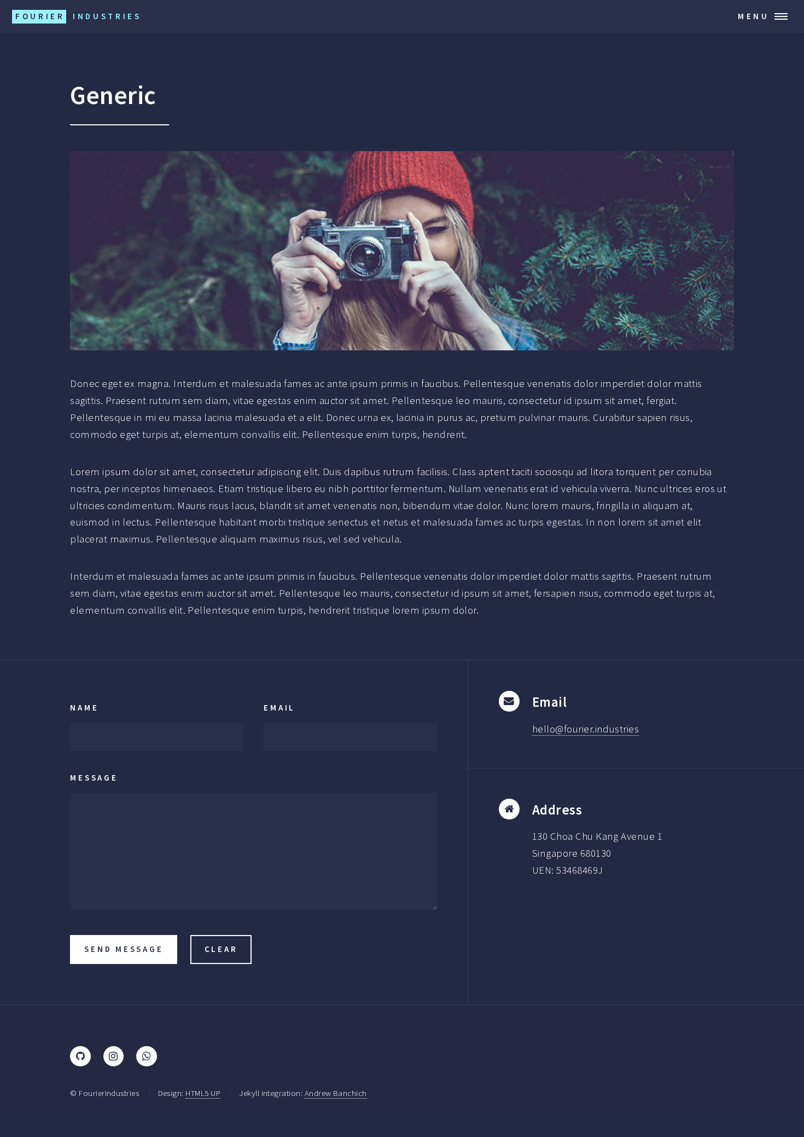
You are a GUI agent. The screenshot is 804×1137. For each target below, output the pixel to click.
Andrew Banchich (336, 1093)
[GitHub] (80, 1056)
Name (84, 707)
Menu (754, 16)
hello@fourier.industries (585, 729)
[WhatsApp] (146, 1056)
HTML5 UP (202, 1093)
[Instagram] (113, 1056)
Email (279, 707)
